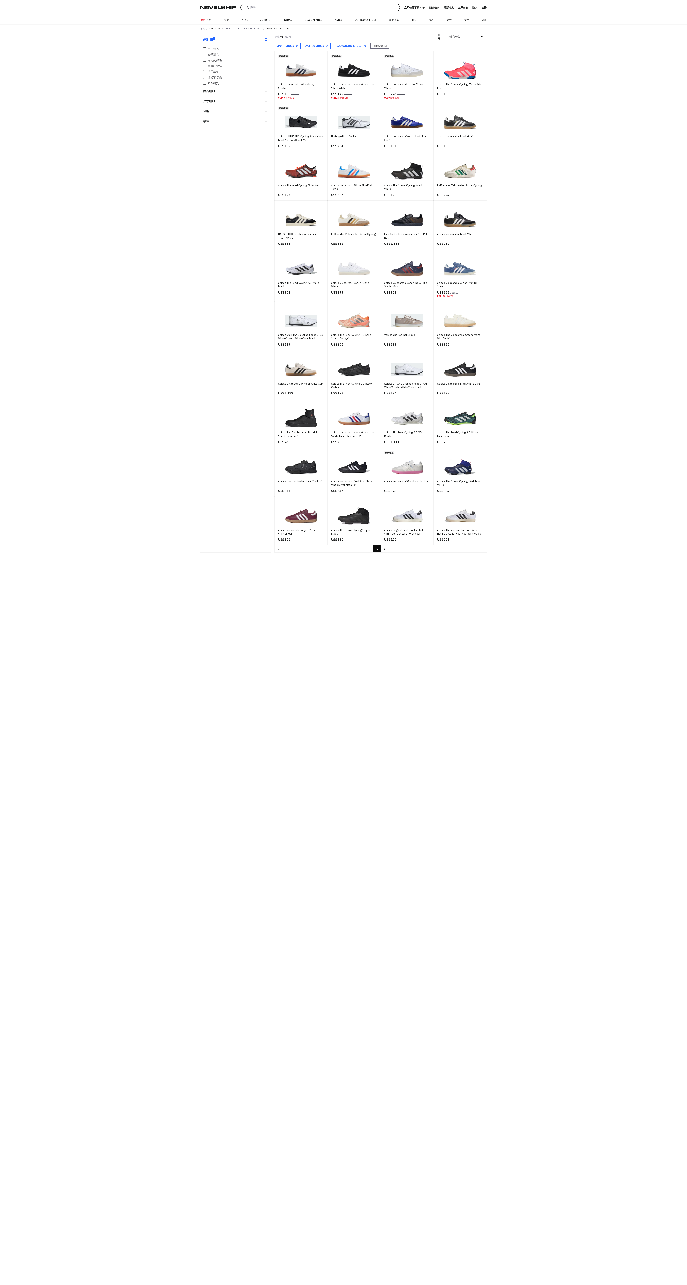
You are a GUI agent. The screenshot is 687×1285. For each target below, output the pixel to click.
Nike (245, 19)
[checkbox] (204, 48)
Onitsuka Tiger (366, 19)
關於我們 (434, 7)
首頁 (202, 28)
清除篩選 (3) (380, 46)
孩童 (484, 19)
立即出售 (463, 7)
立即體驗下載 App (414, 7)
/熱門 (206, 19)
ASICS (338, 19)
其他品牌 (394, 19)
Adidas (287, 19)
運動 (226, 19)
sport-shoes (232, 28)
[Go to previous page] (278, 548)
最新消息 (449, 7)
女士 (466, 19)
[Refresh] (266, 39)
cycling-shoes (252, 28)
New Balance (313, 19)
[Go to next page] (483, 548)
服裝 (414, 19)
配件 (431, 19)
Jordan (265, 19)
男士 (449, 19)
